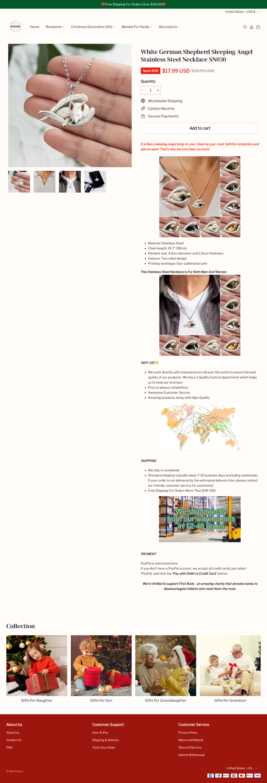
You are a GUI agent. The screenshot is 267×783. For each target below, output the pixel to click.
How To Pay (100, 732)
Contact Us (13, 740)
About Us (12, 732)
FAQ (9, 747)
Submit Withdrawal (191, 755)
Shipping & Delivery (105, 740)
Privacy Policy (188, 732)
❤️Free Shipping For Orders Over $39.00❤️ (133, 4)
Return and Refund (190, 740)
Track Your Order (103, 747)
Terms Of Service (189, 747)
